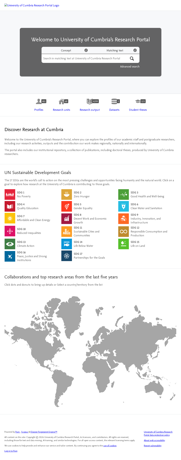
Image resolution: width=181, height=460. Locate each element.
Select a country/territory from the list (80, 285)
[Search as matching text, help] (135, 50)
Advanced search (129, 67)
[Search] (131, 58)
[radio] (66, 50)
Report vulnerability (152, 445)
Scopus (24, 432)
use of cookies (109, 445)
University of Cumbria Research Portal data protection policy (158, 433)
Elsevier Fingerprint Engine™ (44, 432)
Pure (17, 432)
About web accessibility (154, 440)
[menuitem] (38, 105)
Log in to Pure (10, 451)
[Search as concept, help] (86, 50)
